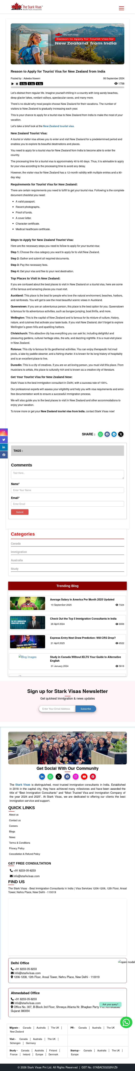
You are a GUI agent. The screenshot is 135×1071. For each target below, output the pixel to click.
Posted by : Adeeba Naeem (25, 78)
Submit (19, 512)
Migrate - (15, 1027)
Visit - (13, 1039)
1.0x (31, 83)
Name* (15, 484)
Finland (53, 1050)
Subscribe (86, 708)
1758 (121, 83)
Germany (31, 1043)
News (12, 837)
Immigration (19, 552)
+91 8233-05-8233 (24, 870)
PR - (73, 1027)
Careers (13, 825)
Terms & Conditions (19, 842)
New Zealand (17, 1031)
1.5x (39, 83)
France (14, 1054)
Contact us (15, 820)
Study (14, 569)
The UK (55, 1027)
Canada (16, 543)
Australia (17, 560)
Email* (15, 498)
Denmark (53, 1054)
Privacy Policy (17, 848)
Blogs (12, 831)
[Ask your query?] (67, 1021)
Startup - (75, 1050)
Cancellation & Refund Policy (24, 853)
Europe (40, 1054)
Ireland (27, 1054)
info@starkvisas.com (26, 876)
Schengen (15, 1043)
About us (14, 814)
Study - (14, 1050)
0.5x (23, 83)
